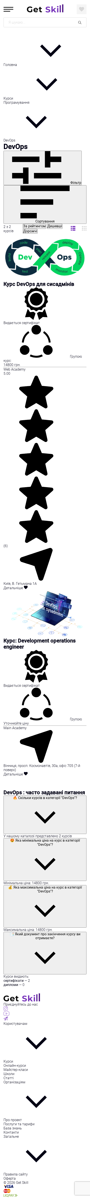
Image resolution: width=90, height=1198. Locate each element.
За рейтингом (34, 226)
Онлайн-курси (14, 1065)
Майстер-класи (15, 1070)
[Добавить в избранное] (26, 588)
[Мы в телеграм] (5, 1019)
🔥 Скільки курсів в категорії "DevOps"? (45, 798)
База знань (12, 1128)
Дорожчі (30, 231)
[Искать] (80, 22)
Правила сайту (15, 1174)
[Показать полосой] (84, 228)
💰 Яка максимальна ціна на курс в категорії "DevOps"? (45, 889)
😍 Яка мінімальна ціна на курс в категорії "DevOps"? (45, 842)
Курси (8, 98)
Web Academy (14, 369)
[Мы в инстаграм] (5, 1009)
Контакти (11, 1132)
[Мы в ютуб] (6, 1014)
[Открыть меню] (8, 9)
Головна (10, 65)
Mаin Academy (15, 728)
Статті (8, 1078)
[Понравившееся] (82, 9)
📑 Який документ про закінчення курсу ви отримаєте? (45, 936)
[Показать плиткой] (73, 228)
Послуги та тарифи (19, 1124)
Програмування (16, 102)
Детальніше (13, 588)
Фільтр (75, 183)
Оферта (9, 1178)
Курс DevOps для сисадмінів (38, 284)
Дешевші (54, 226)
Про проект (12, 1120)
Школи (8, 1074)
